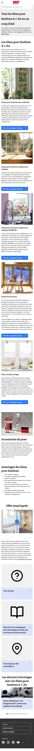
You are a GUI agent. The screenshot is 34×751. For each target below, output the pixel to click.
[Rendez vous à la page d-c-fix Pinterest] (14, 742)
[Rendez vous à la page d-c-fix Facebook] (4, 742)
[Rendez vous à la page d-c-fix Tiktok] (23, 742)
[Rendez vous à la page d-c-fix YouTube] (19, 742)
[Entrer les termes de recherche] (3, 7)
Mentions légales (9, 732)
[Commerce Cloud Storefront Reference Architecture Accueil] (17, 2)
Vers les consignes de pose (13, 128)
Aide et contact (8, 728)
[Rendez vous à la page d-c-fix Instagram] (9, 742)
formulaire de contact (25, 559)
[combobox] (17, 7)
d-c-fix (5, 724)
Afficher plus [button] (5, 34)
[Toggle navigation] (2, 2)
